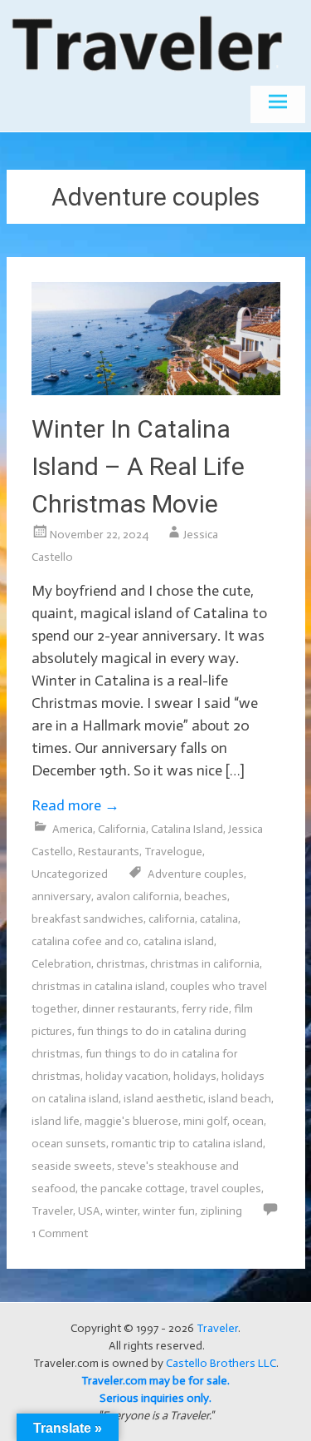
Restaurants (108, 851)
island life (56, 1121)
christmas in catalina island (98, 986)
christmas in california (205, 964)
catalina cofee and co (85, 941)
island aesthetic (163, 1099)
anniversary (61, 896)
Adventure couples (196, 874)
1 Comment (60, 1233)
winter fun (169, 1211)
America (72, 829)
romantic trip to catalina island (187, 1143)
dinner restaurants (129, 1009)
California (122, 829)
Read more (75, 805)
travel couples (225, 1188)
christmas (120, 964)
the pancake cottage (132, 1188)
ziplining (221, 1211)
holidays (194, 1076)
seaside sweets (72, 1166)
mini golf (205, 1121)
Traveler (52, 1211)
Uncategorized (70, 874)
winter (121, 1211)
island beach (239, 1099)
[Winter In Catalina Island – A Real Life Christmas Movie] (156, 390)
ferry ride (205, 1009)
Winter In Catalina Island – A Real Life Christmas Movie (138, 466)
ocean (248, 1121)
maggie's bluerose (131, 1121)
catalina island (178, 941)
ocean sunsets (69, 1143)
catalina (219, 919)
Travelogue (173, 851)
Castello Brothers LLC (221, 1363)
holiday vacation (126, 1076)
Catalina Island (187, 829)
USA (89, 1211)
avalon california (137, 896)
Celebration (61, 964)
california (171, 919)
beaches (205, 896)
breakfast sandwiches (87, 919)
